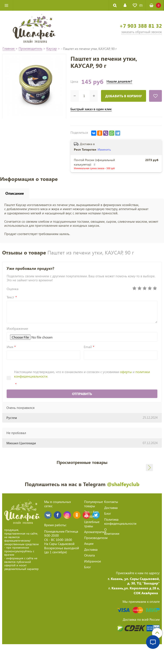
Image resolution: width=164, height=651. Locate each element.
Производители (96, 538)
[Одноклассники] (99, 133)
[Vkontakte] (48, 515)
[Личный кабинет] (125, 5)
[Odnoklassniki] (77, 515)
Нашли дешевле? (119, 81)
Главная (9, 48)
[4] (149, 288)
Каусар (51, 48)
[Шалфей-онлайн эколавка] (34, 28)
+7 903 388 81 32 (140, 25)
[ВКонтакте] (93, 133)
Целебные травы (92, 524)
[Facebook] (57, 515)
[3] (144, 288)
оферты (126, 371)
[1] (134, 288)
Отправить (82, 393)
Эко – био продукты (91, 514)
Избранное (92, 561)
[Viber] (105, 133)
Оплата (89, 555)
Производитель (30, 48)
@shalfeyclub (123, 484)
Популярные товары (93, 504)
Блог (87, 567)
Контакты (111, 502)
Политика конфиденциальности (120, 521)
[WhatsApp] (111, 133)
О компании (111, 531)
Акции (89, 543)
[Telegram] (117, 133)
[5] (154, 288)
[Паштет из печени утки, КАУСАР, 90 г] (34, 86)
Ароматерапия (95, 532)
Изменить (104, 149)
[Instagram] (67, 515)
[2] (139, 288)
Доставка (91, 549)
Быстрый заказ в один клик (91, 109)
